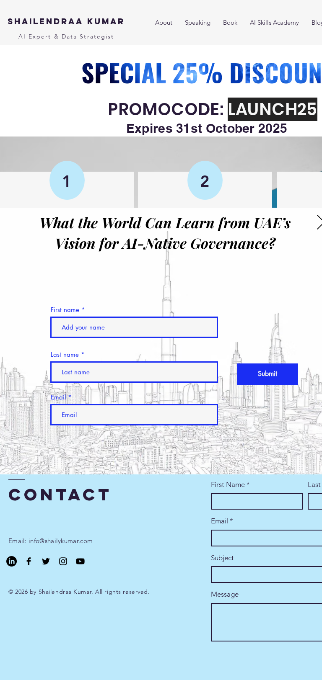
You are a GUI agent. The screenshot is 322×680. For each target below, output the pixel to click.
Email (58, 397)
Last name (65, 354)
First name (65, 310)
